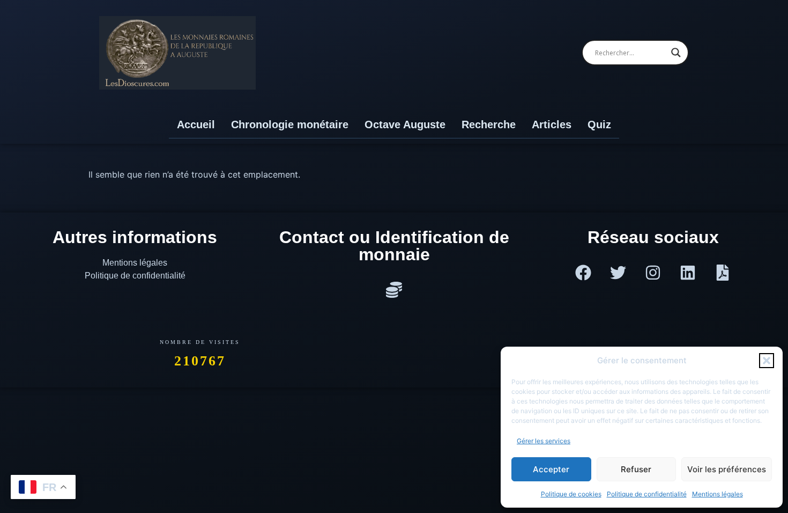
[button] (766, 360)
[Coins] (394, 290)
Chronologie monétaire (289, 124)
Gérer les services (543, 441)
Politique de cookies (571, 494)
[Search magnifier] (675, 52)
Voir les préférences (726, 469)
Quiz (599, 124)
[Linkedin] (688, 272)
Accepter (551, 469)
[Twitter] (618, 272)
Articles (551, 124)
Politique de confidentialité (647, 494)
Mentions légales (717, 494)
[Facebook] (583, 272)
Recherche (489, 124)
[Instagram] (653, 272)
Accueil (196, 124)
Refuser (636, 469)
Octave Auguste (405, 124)
